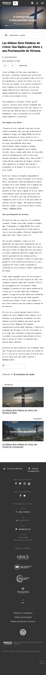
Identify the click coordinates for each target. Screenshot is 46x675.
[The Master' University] (23, 590)
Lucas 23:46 (37, 232)
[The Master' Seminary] (23, 567)
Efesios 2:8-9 (7, 360)
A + (5, 65)
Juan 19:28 (26, 134)
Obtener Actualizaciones (33, 469)
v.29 (9, 170)
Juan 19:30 (25, 226)
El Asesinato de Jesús (24, 374)
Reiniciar (23, 65)
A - (13, 65)
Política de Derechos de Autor (23, 621)
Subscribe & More (17, 35)
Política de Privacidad (22, 617)
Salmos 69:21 (15, 209)
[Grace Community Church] (23, 557)
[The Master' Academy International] (23, 579)
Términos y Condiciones (23, 613)
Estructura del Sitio (14, 468)
